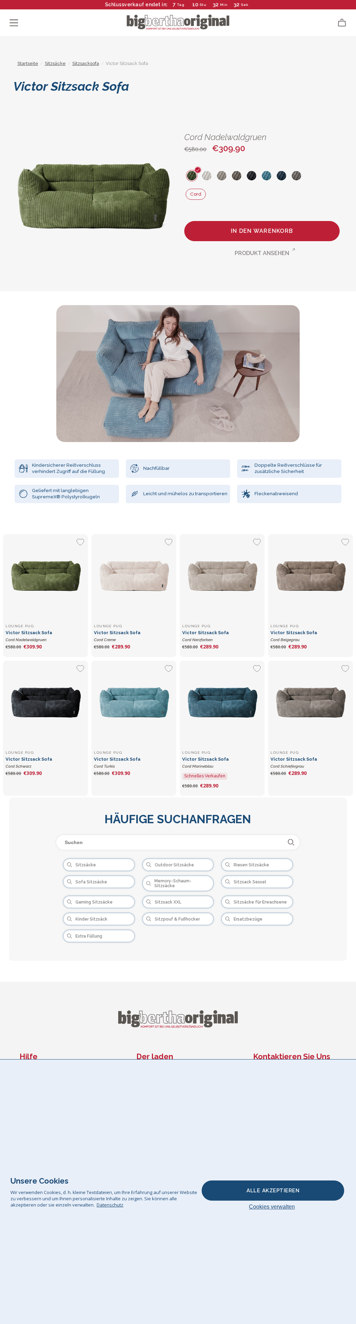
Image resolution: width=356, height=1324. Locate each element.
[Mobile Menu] (14, 23)
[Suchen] (291, 842)
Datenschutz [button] (110, 1205)
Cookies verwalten (272, 1207)
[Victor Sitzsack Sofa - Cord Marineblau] (222, 703)
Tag (181, 5)
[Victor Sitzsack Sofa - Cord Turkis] (133, 703)
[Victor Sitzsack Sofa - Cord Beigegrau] (310, 576)
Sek (245, 5)
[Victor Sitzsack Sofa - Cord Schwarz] (45, 703)
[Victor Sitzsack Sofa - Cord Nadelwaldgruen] (45, 576)
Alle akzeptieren (272, 1190)
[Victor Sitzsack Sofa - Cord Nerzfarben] (222, 576)
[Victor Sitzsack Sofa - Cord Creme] (133, 576)
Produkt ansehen (262, 253)
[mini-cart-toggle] (342, 22)
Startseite (27, 63)
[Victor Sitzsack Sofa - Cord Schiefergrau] (310, 703)
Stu (203, 5)
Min (224, 5)
